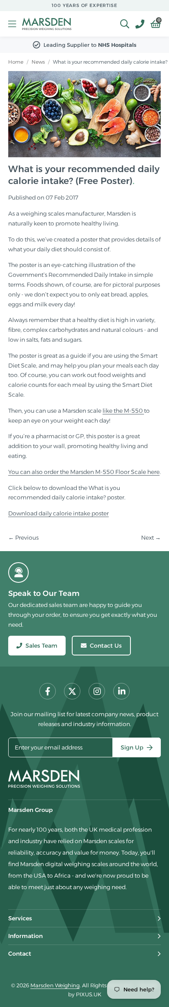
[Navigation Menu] (12, 23)
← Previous (23, 537)
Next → (151, 537)
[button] (152, 24)
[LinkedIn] (121, 691)
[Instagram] (97, 691)
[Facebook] (47, 691)
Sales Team (41, 645)
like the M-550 (123, 410)
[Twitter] (72, 691)
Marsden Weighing (46, 24)
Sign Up (132, 747)
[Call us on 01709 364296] (136, 24)
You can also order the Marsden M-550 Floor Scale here (84, 472)
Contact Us (106, 645)
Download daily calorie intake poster (58, 513)
